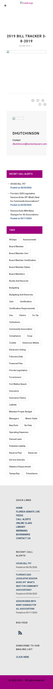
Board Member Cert (18, 253)
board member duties (19, 267)
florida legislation (18, 370)
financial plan (16, 363)
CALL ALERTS (23, 519)
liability (12, 405)
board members (17, 274)
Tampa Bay (14, 473)
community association (20, 329)
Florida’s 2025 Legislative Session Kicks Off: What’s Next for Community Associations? (24, 197)
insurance (14, 391)
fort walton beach (18, 384)
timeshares (32, 473)
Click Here (22, 657)
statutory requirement (20, 466)
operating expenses (18, 432)
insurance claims (17, 398)
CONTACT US (23, 538)
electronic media (31, 343)
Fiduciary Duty (16, 356)
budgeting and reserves (21, 294)
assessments (29, 239)
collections (14, 322)
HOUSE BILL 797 (17, 184)
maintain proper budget (20, 411)
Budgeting (14, 288)
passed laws (15, 439)
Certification (26, 301)
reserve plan (15, 453)
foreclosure (15, 377)
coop (29, 336)
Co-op (35, 315)
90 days (13, 239)
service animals (17, 460)
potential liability (17, 446)
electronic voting (17, 350)
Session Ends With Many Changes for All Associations (26, 605)
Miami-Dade (31, 418)
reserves (32, 453)
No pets (28, 425)
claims (22, 315)
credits (12, 343)
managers (14, 418)
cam (11, 301)
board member (16, 246)
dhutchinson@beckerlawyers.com (30, 144)
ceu (11, 315)
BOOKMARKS (23, 534)
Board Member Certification (22, 260)
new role (13, 425)
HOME (19, 507)
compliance (15, 336)
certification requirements (22, 308)
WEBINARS (22, 530)
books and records (18, 281)
